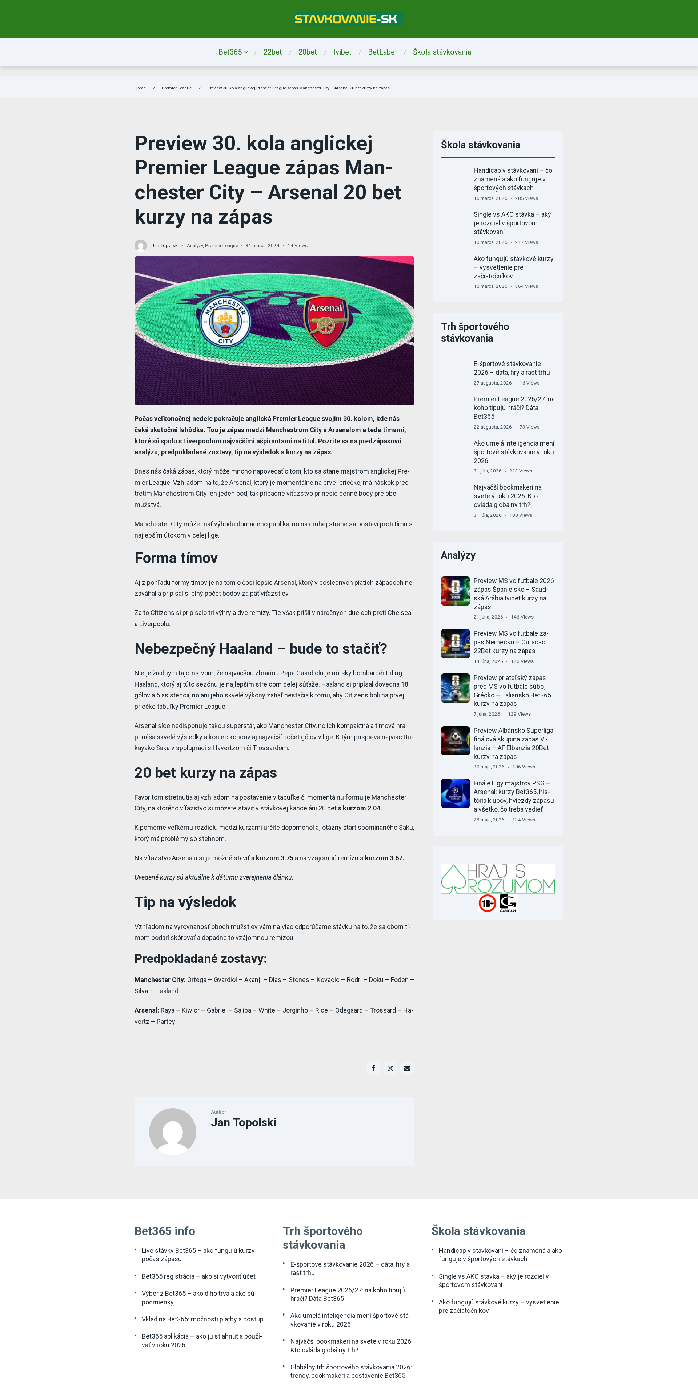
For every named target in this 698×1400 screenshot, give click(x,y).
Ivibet (342, 52)
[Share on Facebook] (373, 1068)
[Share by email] (407, 1068)
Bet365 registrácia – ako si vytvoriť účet (199, 1276)
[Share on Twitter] (390, 1068)
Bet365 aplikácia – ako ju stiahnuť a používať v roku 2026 (202, 1340)
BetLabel (382, 52)
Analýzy (195, 245)
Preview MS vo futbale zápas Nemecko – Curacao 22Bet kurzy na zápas (511, 642)
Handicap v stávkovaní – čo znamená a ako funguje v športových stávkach (513, 179)
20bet (307, 52)
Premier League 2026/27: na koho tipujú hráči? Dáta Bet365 (514, 407)
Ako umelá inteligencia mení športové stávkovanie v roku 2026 (514, 451)
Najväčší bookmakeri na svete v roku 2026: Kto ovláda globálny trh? (508, 495)
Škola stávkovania (442, 52)
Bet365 (230, 52)
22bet (273, 52)
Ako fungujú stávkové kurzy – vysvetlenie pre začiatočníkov (514, 267)
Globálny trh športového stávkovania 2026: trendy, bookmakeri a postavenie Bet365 (351, 1371)
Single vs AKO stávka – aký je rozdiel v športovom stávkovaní (512, 223)
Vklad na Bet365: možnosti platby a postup (203, 1319)
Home (140, 88)
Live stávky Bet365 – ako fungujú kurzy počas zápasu (198, 1255)
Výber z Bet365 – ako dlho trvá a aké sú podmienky (198, 1298)
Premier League (177, 88)
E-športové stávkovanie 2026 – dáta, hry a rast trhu (350, 1268)
